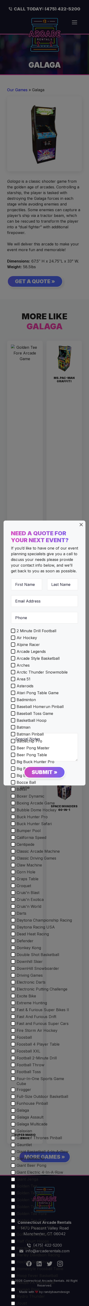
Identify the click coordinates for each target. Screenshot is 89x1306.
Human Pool (28, 1289)
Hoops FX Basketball (36, 1282)
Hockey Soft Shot (33, 1261)
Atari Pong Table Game (38, 692)
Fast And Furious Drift (36, 1016)
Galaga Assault (30, 1117)
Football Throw (30, 1064)
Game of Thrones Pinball (39, 1137)
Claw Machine (29, 865)
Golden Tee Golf (31, 1220)
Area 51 (23, 679)
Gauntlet (24, 1144)
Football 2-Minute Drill (37, 1058)
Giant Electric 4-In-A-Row (40, 1172)
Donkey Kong (29, 947)
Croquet (24, 885)
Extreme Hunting (32, 1002)
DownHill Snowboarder (38, 968)
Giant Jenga (27, 1179)
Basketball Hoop (32, 720)
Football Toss (29, 1071)
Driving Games (30, 975)
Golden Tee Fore (32, 1213)
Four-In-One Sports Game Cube (40, 1081)
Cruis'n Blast (28, 892)
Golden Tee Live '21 (34, 1227)
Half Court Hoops (33, 1241)
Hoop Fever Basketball (37, 1275)
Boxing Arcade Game (36, 803)
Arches (23, 665)
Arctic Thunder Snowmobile (42, 672)
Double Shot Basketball (38, 954)
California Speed (31, 837)
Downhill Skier (30, 961)
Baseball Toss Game (35, 713)
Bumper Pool (29, 830)
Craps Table (27, 878)
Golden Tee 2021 (32, 1199)
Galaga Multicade (32, 1124)
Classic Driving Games (36, 858)
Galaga (23, 1110)
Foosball (24, 1037)
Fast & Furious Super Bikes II (43, 1009)
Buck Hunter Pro (32, 816)
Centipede (25, 844)
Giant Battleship (31, 1158)
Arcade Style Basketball (38, 658)
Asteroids (25, 686)
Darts (21, 913)
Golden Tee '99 (30, 1193)
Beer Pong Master (33, 748)
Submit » (44, 772)
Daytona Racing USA (36, 927)
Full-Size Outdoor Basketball (42, 1096)
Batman (23, 727)
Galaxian (24, 1131)
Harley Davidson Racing (38, 1255)
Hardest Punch (30, 1248)
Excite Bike (26, 996)
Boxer (22, 789)
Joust (22, 1303)
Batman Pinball (30, 734)
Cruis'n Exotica (30, 899)
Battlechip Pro (29, 741)
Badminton (26, 699)
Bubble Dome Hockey (36, 810)
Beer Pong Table (32, 754)
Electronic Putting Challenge (42, 989)
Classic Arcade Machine (38, 851)
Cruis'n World (29, 906)
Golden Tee (27, 1186)
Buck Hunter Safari (34, 823)
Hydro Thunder (31, 1296)
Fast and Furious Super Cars (43, 1023)
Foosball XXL (28, 1051)
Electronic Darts (31, 982)
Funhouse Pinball (32, 1103)
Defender (25, 940)
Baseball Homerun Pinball (40, 706)
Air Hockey (27, 637)
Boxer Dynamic (30, 796)
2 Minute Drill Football (36, 630)
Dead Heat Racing (33, 934)
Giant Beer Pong (31, 1165)
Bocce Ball (26, 782)
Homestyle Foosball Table (40, 1268)
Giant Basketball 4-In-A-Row (42, 1151)
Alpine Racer (28, 644)
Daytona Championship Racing (44, 920)
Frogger (24, 1089)
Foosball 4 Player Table (38, 1044)
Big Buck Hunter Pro (35, 761)
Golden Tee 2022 (32, 1206)
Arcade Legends (31, 651)
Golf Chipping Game (35, 1234)
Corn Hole (26, 872)
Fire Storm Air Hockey (37, 1030)
